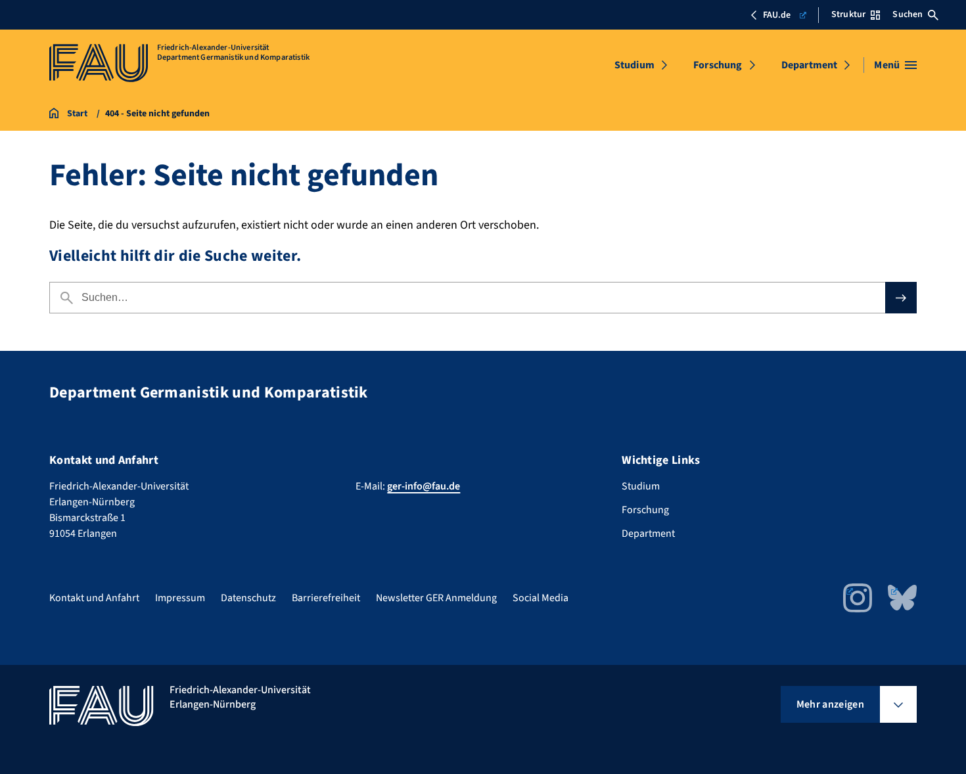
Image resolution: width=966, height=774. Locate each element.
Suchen (907, 14)
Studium (634, 65)
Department (809, 65)
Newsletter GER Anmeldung (436, 598)
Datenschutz (248, 598)
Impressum (180, 598)
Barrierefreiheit (326, 598)
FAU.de (777, 15)
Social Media (540, 598)
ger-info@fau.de (423, 486)
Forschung (717, 65)
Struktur (848, 14)
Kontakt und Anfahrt (94, 598)
